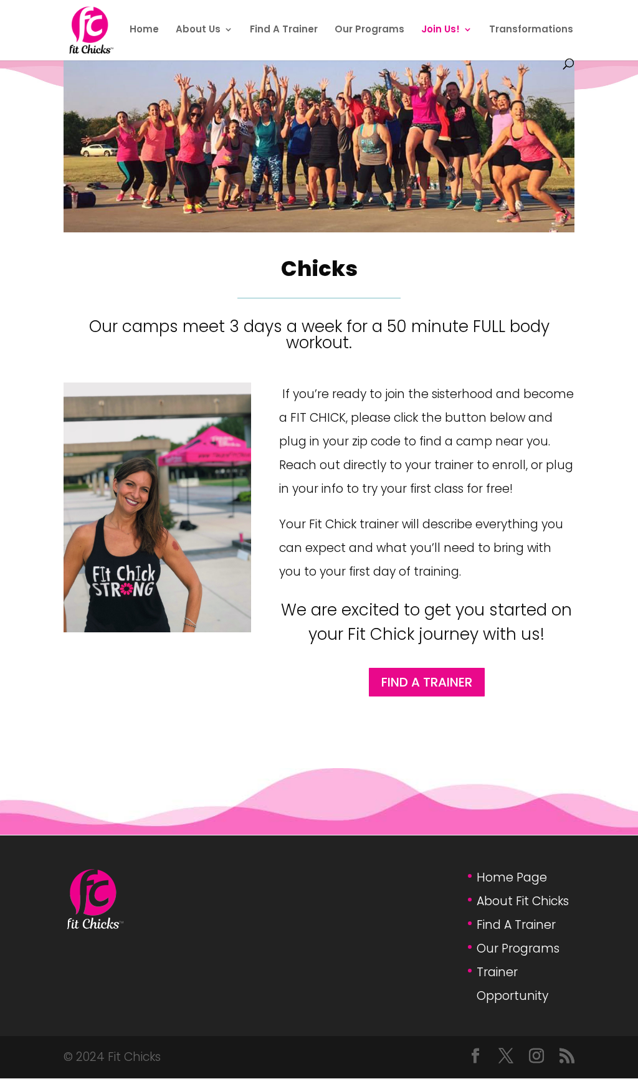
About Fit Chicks (523, 901)
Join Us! (440, 30)
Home (144, 30)
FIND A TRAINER (426, 682)
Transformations (531, 30)
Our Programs (369, 30)
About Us (198, 30)
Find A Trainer (284, 30)
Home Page (512, 877)
